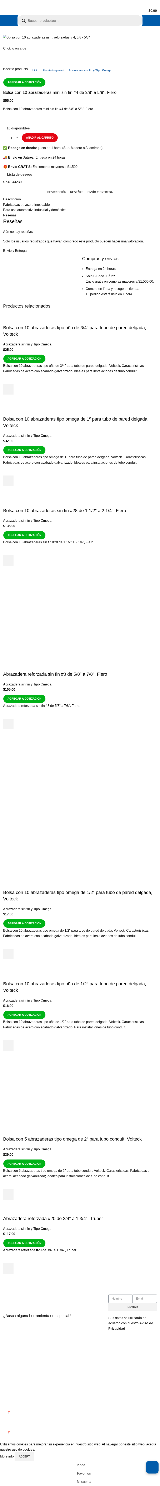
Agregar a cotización (24, 82)
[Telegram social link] (41, 119)
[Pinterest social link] (24, 119)
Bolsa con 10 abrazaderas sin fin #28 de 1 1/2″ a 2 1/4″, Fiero (64, 510)
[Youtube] (136, 1395)
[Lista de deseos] (8, 379)
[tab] (56, 192)
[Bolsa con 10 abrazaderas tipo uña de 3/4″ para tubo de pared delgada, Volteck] (47, 316)
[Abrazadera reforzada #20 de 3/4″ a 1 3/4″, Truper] (45, 1212)
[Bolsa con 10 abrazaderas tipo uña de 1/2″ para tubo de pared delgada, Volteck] (47, 972)
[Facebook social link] (6, 119)
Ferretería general (53, 70)
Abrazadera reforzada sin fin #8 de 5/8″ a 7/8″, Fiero (55, 674)
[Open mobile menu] (5, 11)
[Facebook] (113, 1395)
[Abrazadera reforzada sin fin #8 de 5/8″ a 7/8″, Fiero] (45, 578)
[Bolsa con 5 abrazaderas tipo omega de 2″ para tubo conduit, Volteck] (48, 1098)
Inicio (35, 70)
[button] (8, 389)
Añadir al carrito (40, 137)
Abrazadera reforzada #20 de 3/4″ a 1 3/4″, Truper (53, 1218)
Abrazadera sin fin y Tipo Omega (90, 70)
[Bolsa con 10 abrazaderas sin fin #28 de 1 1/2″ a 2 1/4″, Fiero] (46, 499)
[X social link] (15, 119)
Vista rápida (8, 400)
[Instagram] (125, 1395)
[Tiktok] (147, 1395)
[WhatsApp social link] (32, 119)
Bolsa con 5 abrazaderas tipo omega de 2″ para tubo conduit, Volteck (72, 1139)
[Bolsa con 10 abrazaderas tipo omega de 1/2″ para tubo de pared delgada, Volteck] (48, 777)
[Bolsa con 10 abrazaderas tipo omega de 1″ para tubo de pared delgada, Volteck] (48, 407)
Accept (24, 1456)
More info (7, 1456)
